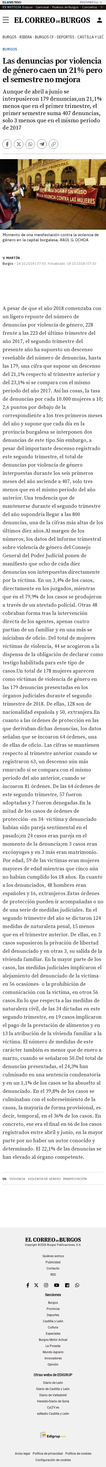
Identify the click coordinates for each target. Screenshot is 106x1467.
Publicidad (53, 1262)
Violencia (17, 1179)
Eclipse (27, 7)
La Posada (53, 1346)
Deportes (53, 1315)
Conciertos (89, 7)
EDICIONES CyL (89, 2)
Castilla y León (53, 1321)
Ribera (26, 37)
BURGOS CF (44, 37)
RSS (53, 1274)
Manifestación (75, 1179)
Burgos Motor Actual (53, 1340)
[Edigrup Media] (53, 1435)
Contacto (53, 1268)
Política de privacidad (48, 1453)
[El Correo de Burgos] (52, 20)
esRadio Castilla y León (53, 1413)
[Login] (99, 20)
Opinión (53, 1364)
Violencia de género (44, 1179)
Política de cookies (78, 1453)
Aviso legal (22, 1453)
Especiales (53, 1333)
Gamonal (42, 7)
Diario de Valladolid (53, 1395)
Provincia (53, 1309)
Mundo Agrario (53, 1352)
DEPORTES (65, 37)
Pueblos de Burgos (65, 7)
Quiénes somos (53, 1256)
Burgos (9, 37)
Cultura (53, 1327)
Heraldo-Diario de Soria (53, 1401)
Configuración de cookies (53, 1460)
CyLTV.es (53, 1407)
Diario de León (53, 1383)
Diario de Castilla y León (53, 1389)
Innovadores (53, 1358)
